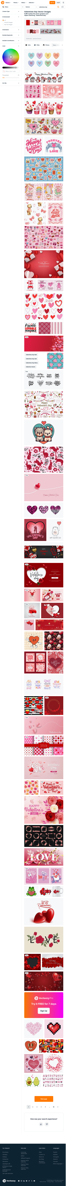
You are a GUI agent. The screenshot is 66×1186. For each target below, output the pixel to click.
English (55, 1152)
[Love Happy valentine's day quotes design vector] (51, 891)
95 (53, 1107)
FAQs (40, 1152)
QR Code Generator (8, 1173)
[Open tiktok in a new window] (29, 1180)
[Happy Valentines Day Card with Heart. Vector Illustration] (32, 962)
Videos (23, 2)
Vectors (7, 2)
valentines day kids (31, 354)
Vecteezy (5, 1154)
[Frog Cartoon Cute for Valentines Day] (31, 891)
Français (55, 1161)
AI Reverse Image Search (7, 1166)
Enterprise (5, 1159)
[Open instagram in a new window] (21, 1180)
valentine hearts (30, 367)
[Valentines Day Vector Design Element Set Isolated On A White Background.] (43, 404)
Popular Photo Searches (24, 1164)
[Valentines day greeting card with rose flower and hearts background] (43, 810)
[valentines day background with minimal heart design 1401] (43, 487)
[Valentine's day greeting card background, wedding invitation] (53, 705)
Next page (44, 1099)
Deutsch (55, 1159)
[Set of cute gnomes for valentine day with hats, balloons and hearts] (43, 77)
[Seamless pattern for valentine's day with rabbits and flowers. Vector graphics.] (43, 459)
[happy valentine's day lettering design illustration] (33, 145)
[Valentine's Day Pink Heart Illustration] (33, 1063)
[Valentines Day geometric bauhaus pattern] (51, 1046)
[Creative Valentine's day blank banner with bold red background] (43, 981)
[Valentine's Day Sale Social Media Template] (35, 662)
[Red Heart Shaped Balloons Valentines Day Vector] (29, 625)
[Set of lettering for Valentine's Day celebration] (43, 380)
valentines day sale (31, 358)
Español (55, 1154)
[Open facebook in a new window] (18, 1180)
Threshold (5, 75)
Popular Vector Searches (25, 1161)
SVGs (29, 45)
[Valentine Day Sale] (52, 595)
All (5, 20)
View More (51, 31)
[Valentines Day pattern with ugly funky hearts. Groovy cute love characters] (55, 361)
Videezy (5, 1157)
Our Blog (41, 1159)
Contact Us (42, 1154)
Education (5, 1161)
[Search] (58, 7)
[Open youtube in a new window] (34, 1180)
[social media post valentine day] (35, 530)
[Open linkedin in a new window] (24, 1180)
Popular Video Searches (24, 1168)
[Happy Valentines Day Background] (52, 610)
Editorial (31, 2)
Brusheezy (5, 1152)
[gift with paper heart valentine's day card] (43, 264)
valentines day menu (32, 363)
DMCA (22, 1156)
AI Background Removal (7, 1170)
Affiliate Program (25, 1158)
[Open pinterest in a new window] (26, 1180)
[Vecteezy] (2, 2)
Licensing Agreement (24, 1152)
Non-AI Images (8, 24)
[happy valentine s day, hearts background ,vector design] (43, 343)
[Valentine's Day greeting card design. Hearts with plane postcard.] (43, 725)
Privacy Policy (50, 1181)
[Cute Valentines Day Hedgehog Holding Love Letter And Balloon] (55, 530)
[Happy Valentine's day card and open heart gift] (32, 610)
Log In (58, 2)
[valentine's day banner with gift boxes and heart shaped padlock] (43, 552)
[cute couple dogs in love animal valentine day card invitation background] (43, 432)
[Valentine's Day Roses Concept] (43, 857)
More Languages (57, 1163)
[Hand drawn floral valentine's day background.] (43, 940)
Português (56, 1157)
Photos (15, 2)
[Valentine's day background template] (51, 788)
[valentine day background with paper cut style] (53, 91)
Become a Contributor (42, 1162)
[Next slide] (60, 45)
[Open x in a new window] (31, 1180)
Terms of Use (43, 1181)
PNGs (38, 45)
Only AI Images (8, 22)
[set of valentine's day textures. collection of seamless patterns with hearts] (43, 745)
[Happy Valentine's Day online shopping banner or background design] (43, 767)
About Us (41, 1157)
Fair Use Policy (58, 1181)
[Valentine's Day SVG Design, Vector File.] (30, 328)
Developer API (6, 1164)
